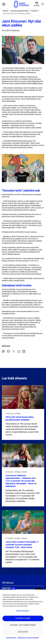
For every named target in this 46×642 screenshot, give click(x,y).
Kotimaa (34, 11)
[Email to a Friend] (18, 351)
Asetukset (23, 632)
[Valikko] (4, 4)
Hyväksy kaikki (23, 618)
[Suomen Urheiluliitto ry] (21, 4)
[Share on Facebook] (8, 351)
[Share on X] (13, 351)
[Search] (42, 4)
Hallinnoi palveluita (22, 611)
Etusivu (5, 11)
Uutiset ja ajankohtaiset (20, 11)
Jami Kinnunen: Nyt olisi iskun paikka (17, 13)
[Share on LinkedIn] (23, 351)
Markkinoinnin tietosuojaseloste (28, 637)
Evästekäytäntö (11, 637)
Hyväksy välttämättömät (23, 625)
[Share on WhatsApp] (3, 351)
